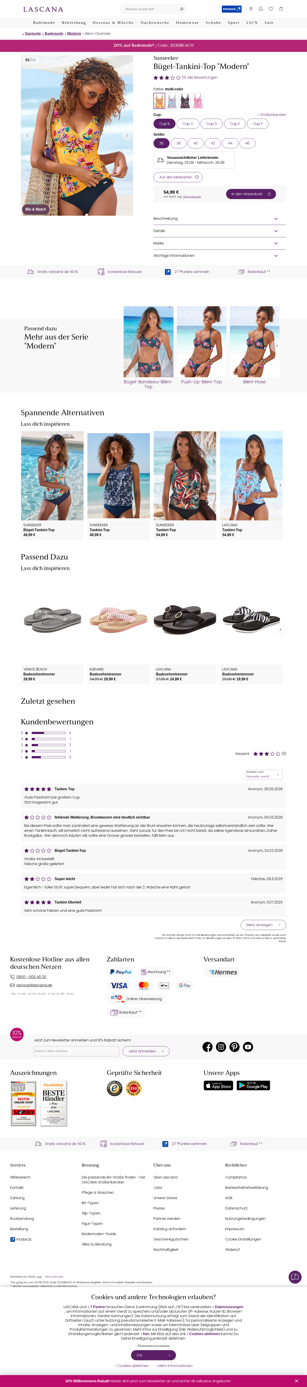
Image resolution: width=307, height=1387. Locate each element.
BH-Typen (90, 1202)
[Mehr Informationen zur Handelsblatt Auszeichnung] (53, 1104)
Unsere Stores (165, 1198)
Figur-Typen (92, 1223)
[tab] (159, 101)
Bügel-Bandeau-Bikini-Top (148, 384)
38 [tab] (178, 143)
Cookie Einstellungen (243, 1239)
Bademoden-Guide (99, 1233)
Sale (269, 23)
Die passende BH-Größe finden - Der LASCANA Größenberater (113, 1180)
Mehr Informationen (175, 1366)
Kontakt (17, 1187)
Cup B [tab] (164, 123)
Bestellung (19, 1229)
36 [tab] (161, 143)
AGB (228, 1198)
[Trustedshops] (114, 1088)
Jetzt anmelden (142, 1051)
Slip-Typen (91, 1213)
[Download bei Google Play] (253, 1085)
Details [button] (159, 230)
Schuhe (213, 23)
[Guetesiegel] (134, 1088)
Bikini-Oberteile (98, 33)
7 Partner (98, 1307)
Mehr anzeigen (259, 925)
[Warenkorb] (281, 9)
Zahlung (17, 1198)
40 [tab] (196, 143)
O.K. (140, 1355)
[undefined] (276, 346)
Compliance (236, 1177)
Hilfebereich (20, 1177)
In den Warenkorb (247, 194)
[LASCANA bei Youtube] (248, 1047)
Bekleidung (74, 23)
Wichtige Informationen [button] (174, 255)
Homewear (187, 23)
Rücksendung (22, 1218)
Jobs (158, 1187)
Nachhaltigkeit (166, 1249)
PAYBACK (24, 1239)
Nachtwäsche (155, 23)
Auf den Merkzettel (175, 177)
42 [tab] (213, 143)
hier (146, 1334)
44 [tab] (230, 143)
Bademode (44, 23)
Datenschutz (236, 1208)
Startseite (33, 34)
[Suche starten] (181, 9)
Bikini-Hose (254, 381)
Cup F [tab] (258, 123)
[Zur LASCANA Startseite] (43, 9)
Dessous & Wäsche (113, 23)
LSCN (252, 23)
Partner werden (167, 1218)
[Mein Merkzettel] (271, 9)
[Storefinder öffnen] (251, 9)
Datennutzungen (229, 1307)
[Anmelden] (261, 9)
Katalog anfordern (170, 1229)
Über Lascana (166, 1177)
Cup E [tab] (235, 123)
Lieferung (18, 1208)
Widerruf (232, 1249)
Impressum (234, 1229)
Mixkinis (74, 34)
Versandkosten (192, 196)
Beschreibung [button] (166, 218)
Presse (159, 1208)
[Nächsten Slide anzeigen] (127, 135)
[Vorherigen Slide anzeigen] (27, 135)
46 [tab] (247, 143)
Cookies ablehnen (204, 1334)
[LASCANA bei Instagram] (221, 1047)
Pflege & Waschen (98, 1192)
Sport (234, 23)
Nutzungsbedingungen (245, 1218)
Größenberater (273, 114)
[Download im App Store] (218, 1085)
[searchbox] (148, 9)
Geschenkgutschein (171, 1239)
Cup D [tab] (211, 123)
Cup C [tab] (188, 123)
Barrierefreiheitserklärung (246, 1187)
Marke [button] (159, 243)
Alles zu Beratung (96, 1244)
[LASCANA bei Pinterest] (234, 1047)
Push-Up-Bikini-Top (201, 381)
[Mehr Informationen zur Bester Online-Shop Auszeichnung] (23, 1104)
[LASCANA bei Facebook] (207, 1047)
